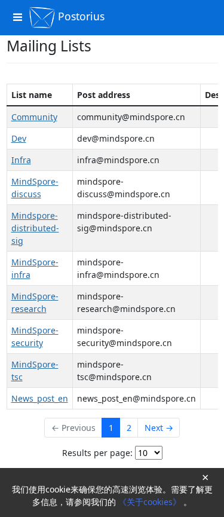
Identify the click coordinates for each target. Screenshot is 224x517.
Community (34, 117)
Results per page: (97, 452)
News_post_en (39, 398)
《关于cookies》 (150, 501)
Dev (18, 138)
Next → (159, 427)
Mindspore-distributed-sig (35, 228)
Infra (21, 160)
